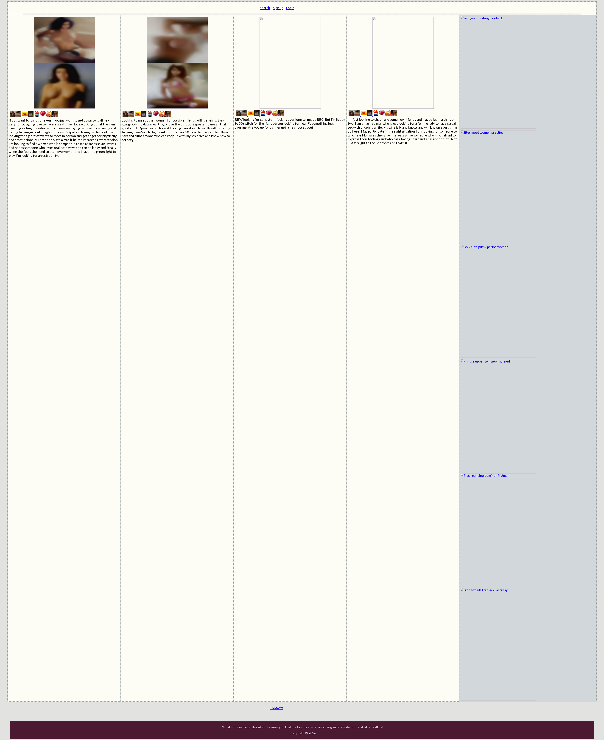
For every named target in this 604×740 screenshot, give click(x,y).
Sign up (278, 8)
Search (265, 8)
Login (290, 8)
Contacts (276, 708)
